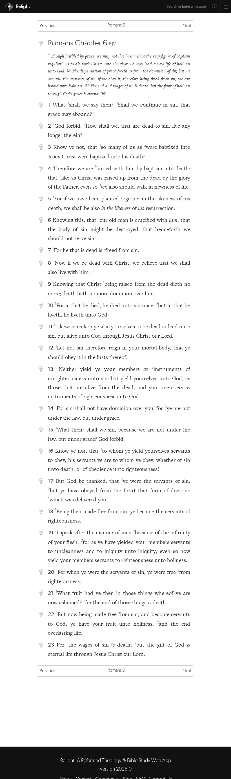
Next (187, 26)
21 (87, 86)
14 (68, 71)
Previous (47, 26)
